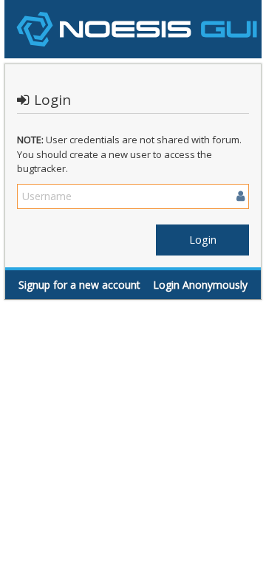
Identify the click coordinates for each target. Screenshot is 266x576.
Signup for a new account (79, 285)
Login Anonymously (200, 285)
